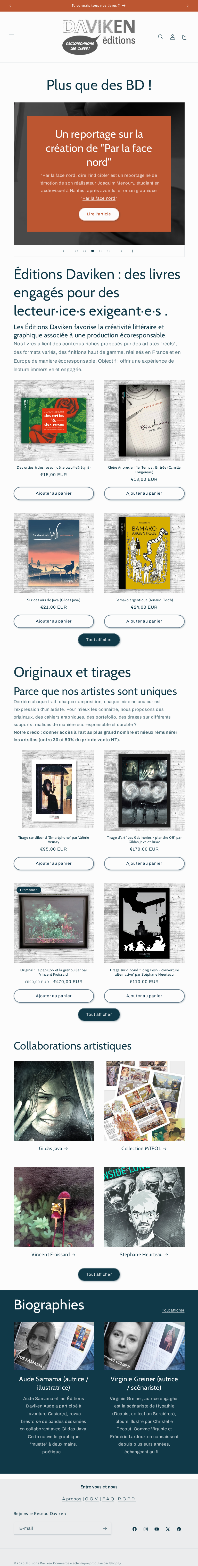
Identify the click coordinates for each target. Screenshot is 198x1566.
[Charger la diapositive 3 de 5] (92, 251)
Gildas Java (50, 1148)
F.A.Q (108, 1499)
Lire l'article (99, 214)
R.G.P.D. (127, 1499)
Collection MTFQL (141, 1148)
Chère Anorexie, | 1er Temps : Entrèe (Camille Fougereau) (144, 469)
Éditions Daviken (39, 1563)
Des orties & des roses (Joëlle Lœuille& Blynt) (53, 467)
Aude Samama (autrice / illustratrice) (53, 1383)
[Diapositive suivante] (121, 251)
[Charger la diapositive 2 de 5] (84, 251)
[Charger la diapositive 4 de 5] (101, 251)
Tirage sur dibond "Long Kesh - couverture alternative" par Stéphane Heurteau (144, 972)
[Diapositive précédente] (63, 251)
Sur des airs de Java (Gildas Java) (53, 600)
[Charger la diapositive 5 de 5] (109, 251)
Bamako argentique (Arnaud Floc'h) (144, 600)
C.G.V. (92, 1499)
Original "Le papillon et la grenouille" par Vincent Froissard (53, 972)
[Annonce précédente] (10, 5)
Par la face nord (99, 198)
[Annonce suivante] (187, 5)
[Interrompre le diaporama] (134, 251)
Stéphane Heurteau (141, 1254)
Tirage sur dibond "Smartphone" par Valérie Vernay (53, 839)
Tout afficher (99, 639)
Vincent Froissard (50, 1254)
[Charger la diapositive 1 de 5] (76, 251)
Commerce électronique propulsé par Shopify (87, 1563)
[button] (11, 37)
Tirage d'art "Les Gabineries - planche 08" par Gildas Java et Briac (144, 839)
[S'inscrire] (105, 1528)
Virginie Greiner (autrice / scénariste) (144, 1383)
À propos (71, 1499)
